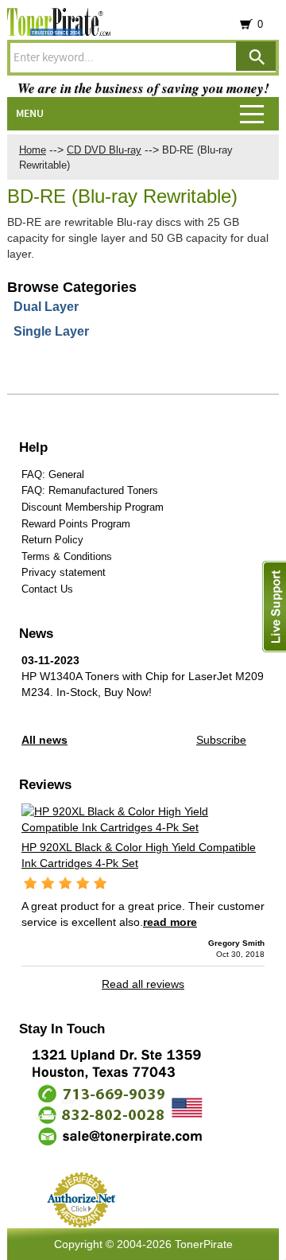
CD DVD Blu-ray (104, 150)
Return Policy (52, 540)
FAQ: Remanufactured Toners (89, 490)
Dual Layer (46, 306)
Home (32, 150)
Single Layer (51, 331)
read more (170, 922)
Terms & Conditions (66, 556)
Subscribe (221, 739)
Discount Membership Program (92, 507)
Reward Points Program (75, 524)
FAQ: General (52, 474)
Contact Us (47, 589)
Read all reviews (143, 984)
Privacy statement (63, 572)
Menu (30, 114)
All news (44, 739)
